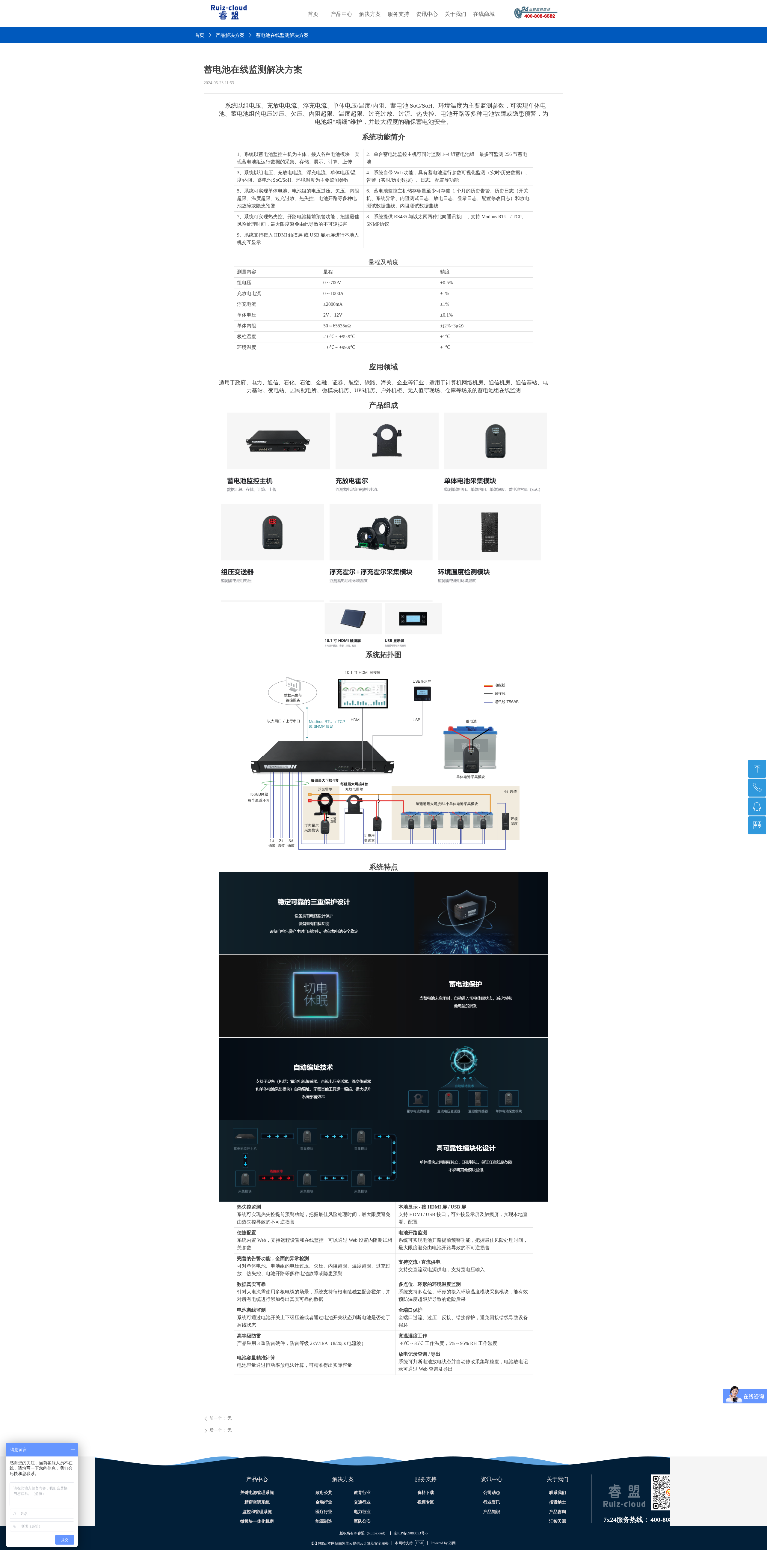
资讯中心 (427, 14)
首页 (313, 14)
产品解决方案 (230, 35)
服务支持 (398, 14)
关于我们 (455, 14)
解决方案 (370, 14)
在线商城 (484, 14)
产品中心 (341, 14)
